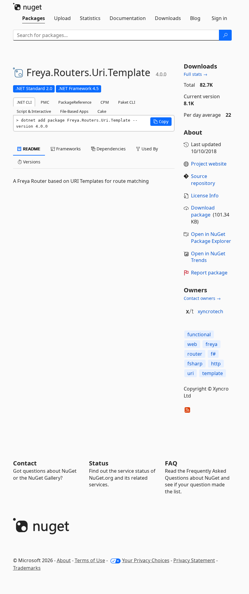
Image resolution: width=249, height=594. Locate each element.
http (216, 363)
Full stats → (195, 74)
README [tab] (31, 149)
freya (211, 344)
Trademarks (27, 568)
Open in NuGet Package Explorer (211, 237)
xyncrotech (210, 311)
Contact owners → (202, 298)
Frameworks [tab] (68, 149)
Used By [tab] (149, 149)
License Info (205, 195)
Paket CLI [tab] (126, 102)
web (192, 344)
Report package (209, 272)
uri (190, 373)
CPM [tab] (105, 102)
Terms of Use (90, 560)
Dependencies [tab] (110, 149)
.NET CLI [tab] (24, 102)
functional (199, 334)
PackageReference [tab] (74, 102)
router (194, 354)
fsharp (195, 363)
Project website (209, 163)
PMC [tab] (45, 102)
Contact (25, 463)
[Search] (225, 35)
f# (213, 354)
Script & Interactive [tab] (34, 111)
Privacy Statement (194, 560)
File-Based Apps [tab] (74, 111)
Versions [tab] (31, 162)
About (64, 560)
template (212, 373)
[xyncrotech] (189, 311)
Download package (203, 211)
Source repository (203, 179)
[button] (161, 121)
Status (98, 463)
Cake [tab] (101, 111)
